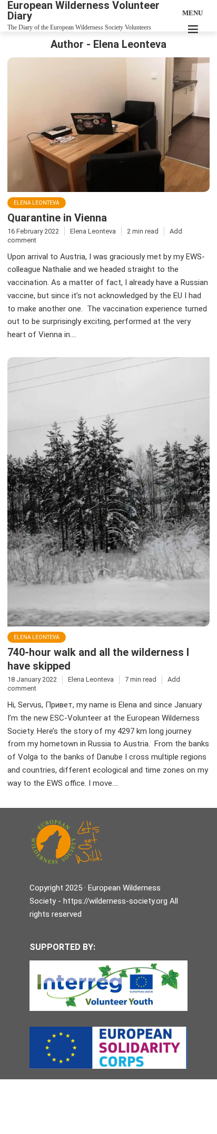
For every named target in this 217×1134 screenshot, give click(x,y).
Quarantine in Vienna (57, 217)
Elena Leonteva (37, 203)
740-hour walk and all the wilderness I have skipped (98, 659)
